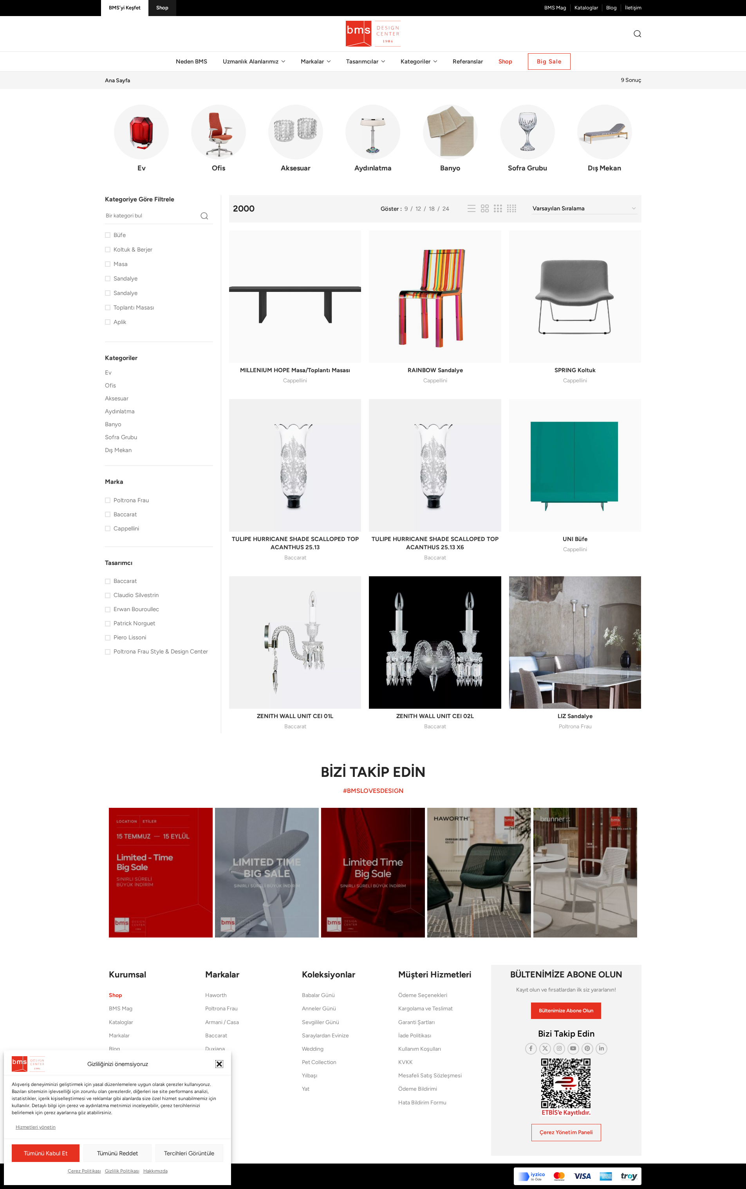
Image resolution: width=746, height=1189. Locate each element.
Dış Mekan (118, 450)
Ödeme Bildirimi (417, 1089)
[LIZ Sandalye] (575, 642)
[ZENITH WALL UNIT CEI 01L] (295, 642)
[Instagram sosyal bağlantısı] (559, 1049)
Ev (108, 372)
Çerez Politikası (84, 1171)
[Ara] (637, 34)
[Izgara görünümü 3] (498, 208)
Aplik (120, 322)
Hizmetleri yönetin (36, 1127)
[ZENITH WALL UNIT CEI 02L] (435, 642)
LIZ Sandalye (575, 716)
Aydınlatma (120, 411)
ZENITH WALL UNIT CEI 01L (295, 716)
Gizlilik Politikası (122, 1171)
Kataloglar (121, 1022)
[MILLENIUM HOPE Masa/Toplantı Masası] (295, 296)
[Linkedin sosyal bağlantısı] (601, 1049)
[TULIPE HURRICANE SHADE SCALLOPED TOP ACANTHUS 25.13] (295, 465)
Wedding (312, 1049)
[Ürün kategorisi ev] (141, 141)
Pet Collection (319, 1062)
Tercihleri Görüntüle (189, 1153)
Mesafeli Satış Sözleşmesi (430, 1075)
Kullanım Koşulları (419, 1049)
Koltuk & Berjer (133, 249)
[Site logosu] (373, 33)
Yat (305, 1089)
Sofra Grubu (121, 437)
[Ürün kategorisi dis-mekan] (604, 141)
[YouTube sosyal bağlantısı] (573, 1049)
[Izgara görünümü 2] (485, 208)
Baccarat (295, 557)
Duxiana (215, 1049)
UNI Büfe (575, 539)
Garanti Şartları (416, 1022)
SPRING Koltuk (575, 370)
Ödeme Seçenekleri (422, 995)
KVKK (405, 1062)
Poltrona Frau (575, 726)
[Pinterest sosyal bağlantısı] (587, 1049)
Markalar (119, 1035)
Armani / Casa (222, 1022)
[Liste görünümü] (471, 208)
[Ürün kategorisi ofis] (218, 141)
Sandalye (125, 278)
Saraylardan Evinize (325, 1035)
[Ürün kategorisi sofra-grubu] (527, 141)
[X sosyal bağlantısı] (545, 1049)
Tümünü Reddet (117, 1153)
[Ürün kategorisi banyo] (450, 141)
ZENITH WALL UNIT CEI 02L (435, 716)
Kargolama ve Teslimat (425, 1008)
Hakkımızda (155, 1171)
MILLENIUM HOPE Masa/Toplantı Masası (295, 370)
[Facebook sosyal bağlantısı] (531, 1049)
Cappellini (295, 380)
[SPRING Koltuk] (575, 296)
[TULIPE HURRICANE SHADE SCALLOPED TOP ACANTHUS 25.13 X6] (435, 465)
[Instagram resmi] (161, 872)
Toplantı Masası (134, 307)
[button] (219, 1064)
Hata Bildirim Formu (422, 1102)
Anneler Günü (319, 1008)
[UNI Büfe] (575, 465)
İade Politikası (414, 1035)
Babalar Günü (318, 995)
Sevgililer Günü (320, 1022)
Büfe (120, 235)
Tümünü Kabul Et (46, 1153)
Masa (121, 264)
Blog (114, 1049)
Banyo (113, 424)
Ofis (110, 385)
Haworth (216, 995)
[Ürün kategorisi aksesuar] (295, 141)
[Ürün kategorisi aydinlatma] (373, 141)
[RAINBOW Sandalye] (435, 296)
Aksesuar (116, 398)
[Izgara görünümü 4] (511, 208)
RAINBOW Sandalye (435, 370)
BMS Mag (120, 1008)
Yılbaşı (309, 1075)
